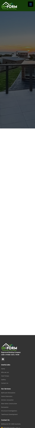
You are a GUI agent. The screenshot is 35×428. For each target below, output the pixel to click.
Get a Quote (9, 202)
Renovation (5, 159)
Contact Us (4, 383)
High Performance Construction (11, 189)
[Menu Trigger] (30, 4)
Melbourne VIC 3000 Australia (11, 424)
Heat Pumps (5, 376)
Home (7, 74)
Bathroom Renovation (8, 176)
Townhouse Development (9, 172)
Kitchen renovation (7, 180)
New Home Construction (9, 168)
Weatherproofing (7, 193)
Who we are (5, 372)
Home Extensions (7, 163)
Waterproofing (6, 197)
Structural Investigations (9, 185)
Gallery (3, 379)
